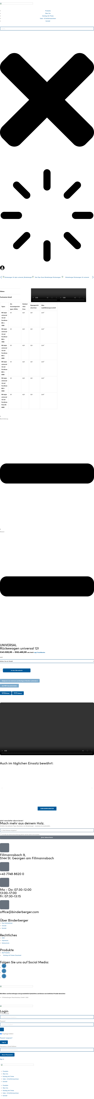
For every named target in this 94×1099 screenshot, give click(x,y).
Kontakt (5, 1081)
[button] (1, 277)
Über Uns (5, 1074)
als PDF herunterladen (9, 686)
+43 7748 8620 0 (12, 873)
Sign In (2, 1059)
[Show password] (2, 1029)
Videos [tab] (2, 291)
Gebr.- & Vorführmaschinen (11, 1079)
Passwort (2, 1021)
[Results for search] (47, 216)
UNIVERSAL (8, 644)
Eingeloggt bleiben (7, 1034)
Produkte (5, 1071)
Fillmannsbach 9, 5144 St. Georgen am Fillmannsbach (27, 856)
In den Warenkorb (17, 670)
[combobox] (47, 28)
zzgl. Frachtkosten (39, 652)
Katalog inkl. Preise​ (8, 1076)
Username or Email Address (8, 1046)
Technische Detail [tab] (6, 297)
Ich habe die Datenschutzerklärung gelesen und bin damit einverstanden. (21, 834)
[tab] (6, 693)
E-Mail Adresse (4, 1013)
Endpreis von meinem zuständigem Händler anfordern (20, 681)
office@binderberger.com (19, 911)
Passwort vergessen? (6, 1038)
